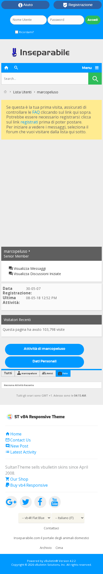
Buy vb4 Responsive (26, 485)
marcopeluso (29, 373)
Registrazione (77, 5)
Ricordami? (26, 32)
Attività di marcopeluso (44, 348)
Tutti (8, 373)
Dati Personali (44, 361)
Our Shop (16, 479)
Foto (65, 373)
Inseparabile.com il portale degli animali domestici (51, 538)
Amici (49, 373)
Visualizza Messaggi (29, 268)
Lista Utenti (22, 92)
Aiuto (25, 5)
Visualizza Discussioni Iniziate (37, 273)
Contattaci (51, 528)
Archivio (46, 547)
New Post (16, 446)
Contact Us (18, 440)
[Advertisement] (51, 192)
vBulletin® (51, 561)
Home (13, 434)
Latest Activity (20, 452)
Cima (59, 547)
